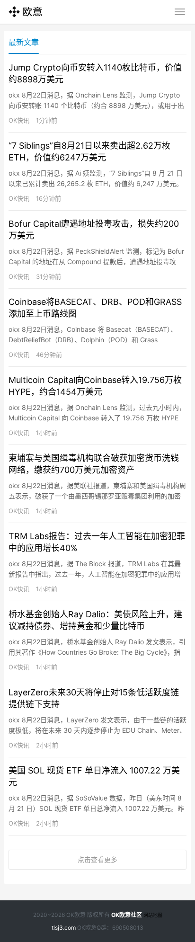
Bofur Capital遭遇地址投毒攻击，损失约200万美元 (94, 229)
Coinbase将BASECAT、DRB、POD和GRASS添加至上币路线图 (95, 308)
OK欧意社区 (126, 914)
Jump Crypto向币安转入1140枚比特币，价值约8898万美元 (95, 73)
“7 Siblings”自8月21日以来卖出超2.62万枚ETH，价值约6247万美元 (89, 151)
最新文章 (24, 42)
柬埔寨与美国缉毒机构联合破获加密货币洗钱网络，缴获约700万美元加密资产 (94, 464)
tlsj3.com (64, 927)
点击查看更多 (97, 859)
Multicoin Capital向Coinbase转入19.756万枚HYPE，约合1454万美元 (95, 386)
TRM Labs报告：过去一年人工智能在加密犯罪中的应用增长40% (97, 542)
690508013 (127, 927)
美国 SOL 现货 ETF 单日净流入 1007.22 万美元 (94, 776)
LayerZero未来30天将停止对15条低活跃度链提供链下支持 (94, 698)
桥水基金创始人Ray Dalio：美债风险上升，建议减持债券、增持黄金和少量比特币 (95, 620)
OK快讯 (19, 120)
